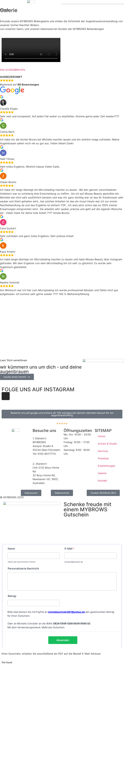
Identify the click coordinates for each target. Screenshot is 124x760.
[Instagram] (6, 396)
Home (101, 436)
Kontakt (102, 480)
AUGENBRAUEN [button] (15, 69)
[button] (93, 4)
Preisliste (103, 458)
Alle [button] (2, 69)
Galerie (102, 473)
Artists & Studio (107, 443)
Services (103, 451)
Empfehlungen (106, 465)
